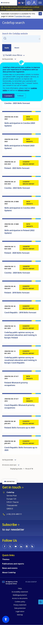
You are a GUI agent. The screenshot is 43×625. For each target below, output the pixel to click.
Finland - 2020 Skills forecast (16, 253)
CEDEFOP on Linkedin (21, 546)
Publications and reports (13, 564)
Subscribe (9, 524)
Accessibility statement (20, 592)
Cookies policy (20, 602)
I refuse (20, 96)
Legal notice (20, 611)
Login (28, 2)
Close (40, 13)
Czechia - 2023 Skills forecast (17, 188)
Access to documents (20, 598)
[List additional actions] (24, 2)
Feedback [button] (40, 602)
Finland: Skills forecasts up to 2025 (19, 427)
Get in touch (11, 487)
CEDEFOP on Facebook (4, 546)
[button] (5, 619)
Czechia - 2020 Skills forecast (17, 273)
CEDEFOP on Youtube (15, 546)
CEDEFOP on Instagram (26, 546)
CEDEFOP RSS (32, 546)
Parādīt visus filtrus (14, 55)
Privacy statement (19, 605)
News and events (9, 568)
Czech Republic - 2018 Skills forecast (20, 312)
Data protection (20, 608)
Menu (40, 3)
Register (34, 2)
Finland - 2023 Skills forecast (16, 168)
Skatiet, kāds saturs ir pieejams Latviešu (19, 10)
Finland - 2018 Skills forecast (16, 292)
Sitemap (20, 615)
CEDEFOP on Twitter (10, 546)
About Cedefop (9, 572)
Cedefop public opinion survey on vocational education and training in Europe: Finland (20, 335)
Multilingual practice (20, 595)
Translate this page (22, 16)
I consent (8, 96)
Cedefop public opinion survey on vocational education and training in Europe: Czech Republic (20, 360)
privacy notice (23, 90)
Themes (5, 559)
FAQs (20, 588)
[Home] (5, 2)
